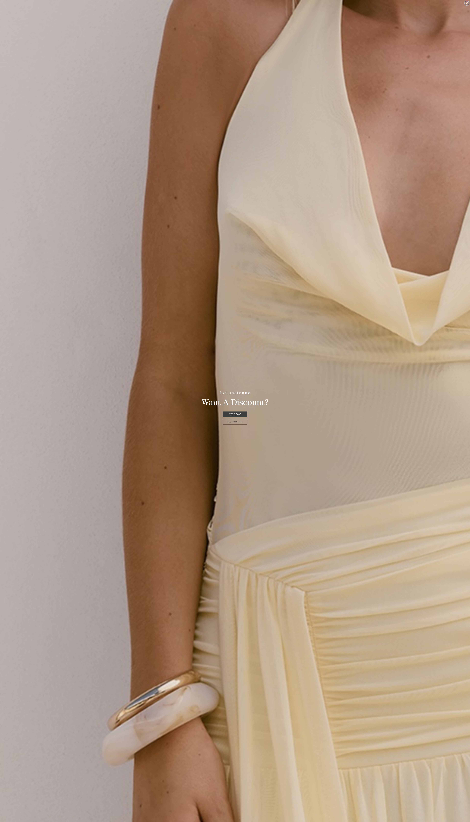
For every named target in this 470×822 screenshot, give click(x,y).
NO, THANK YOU (235, 422)
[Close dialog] (467, 3)
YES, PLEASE (235, 414)
